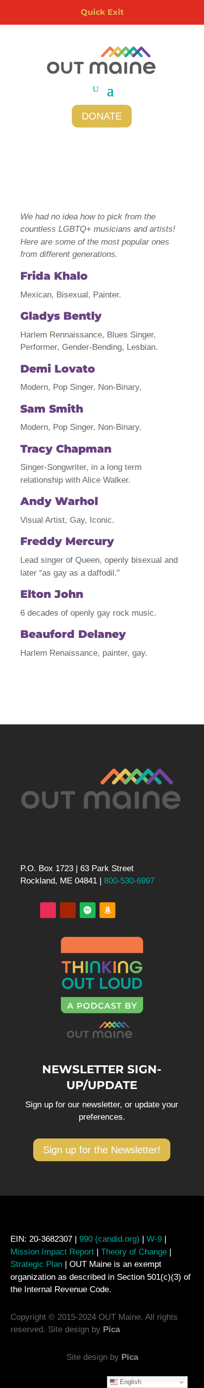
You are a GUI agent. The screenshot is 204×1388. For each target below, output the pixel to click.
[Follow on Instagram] (48, 910)
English (129, 1382)
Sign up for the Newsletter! (101, 1149)
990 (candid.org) (109, 1239)
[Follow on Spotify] (88, 910)
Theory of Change (133, 1252)
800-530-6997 (129, 880)
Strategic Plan (36, 1264)
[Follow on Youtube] (68, 910)
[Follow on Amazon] (107, 910)
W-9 (155, 1239)
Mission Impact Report (52, 1252)
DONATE (102, 116)
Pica (111, 1329)
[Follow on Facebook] (28, 910)
